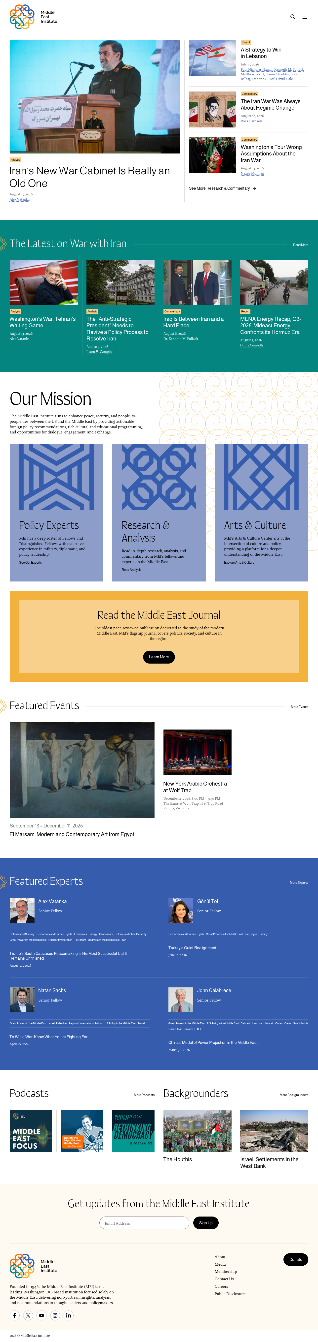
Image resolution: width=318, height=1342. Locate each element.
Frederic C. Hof (263, 79)
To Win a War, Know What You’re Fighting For (48, 1037)
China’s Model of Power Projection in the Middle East (213, 1042)
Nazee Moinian (252, 173)
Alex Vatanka (20, 199)
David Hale (284, 79)
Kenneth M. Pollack (289, 69)
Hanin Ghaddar (277, 74)
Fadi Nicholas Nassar (257, 69)
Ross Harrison (251, 121)
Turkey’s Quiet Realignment (192, 948)
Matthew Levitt (252, 74)
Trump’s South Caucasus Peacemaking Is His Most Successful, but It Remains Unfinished (68, 956)
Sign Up (206, 1223)
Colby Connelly (252, 345)
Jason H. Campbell (100, 352)
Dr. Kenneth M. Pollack (180, 339)
